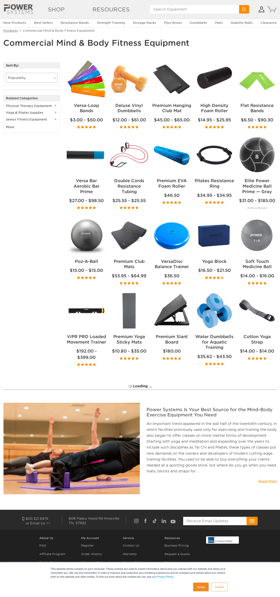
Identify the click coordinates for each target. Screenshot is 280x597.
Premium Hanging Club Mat (171, 108)
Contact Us (131, 545)
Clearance (269, 22)
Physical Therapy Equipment (29, 106)
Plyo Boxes (173, 22)
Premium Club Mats (129, 264)
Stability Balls (241, 22)
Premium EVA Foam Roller (172, 183)
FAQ (42, 545)
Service (128, 538)
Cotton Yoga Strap (257, 339)
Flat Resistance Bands (257, 108)
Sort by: (12, 65)
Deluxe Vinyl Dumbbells (129, 108)
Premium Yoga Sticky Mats (129, 339)
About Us (46, 538)
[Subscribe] (252, 521)
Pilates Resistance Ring (214, 183)
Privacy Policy (165, 576)
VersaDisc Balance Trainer (172, 264)
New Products (14, 22)
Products (10, 30)
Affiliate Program (52, 554)
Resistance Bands (75, 22)
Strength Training (111, 22)
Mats (219, 22)
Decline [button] (219, 587)
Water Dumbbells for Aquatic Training (214, 342)
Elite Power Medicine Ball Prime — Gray (257, 186)
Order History (91, 554)
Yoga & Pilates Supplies (24, 112)
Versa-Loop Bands (86, 108)
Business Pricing (176, 545)
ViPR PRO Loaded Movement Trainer (86, 339)
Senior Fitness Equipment (26, 119)
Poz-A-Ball (86, 261)
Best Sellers (43, 22)
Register (87, 545)
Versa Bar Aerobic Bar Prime (87, 186)
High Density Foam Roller (214, 108)
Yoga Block (214, 261)
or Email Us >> (38, 523)
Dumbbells (198, 22)
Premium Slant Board (172, 339)
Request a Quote (177, 554)
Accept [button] (201, 587)
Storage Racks (144, 22)
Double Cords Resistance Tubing (129, 186)
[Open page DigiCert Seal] (220, 540)
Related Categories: (22, 98)
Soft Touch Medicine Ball (257, 264)
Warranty (130, 554)
